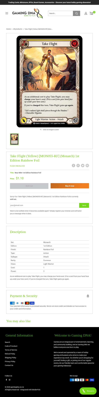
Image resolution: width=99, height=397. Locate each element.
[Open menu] (7, 13)
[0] (91, 13)
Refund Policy (10, 354)
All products (17, 29)
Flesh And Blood (17, 166)
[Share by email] (87, 165)
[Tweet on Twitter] (82, 165)
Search (7, 342)
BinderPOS (36, 390)
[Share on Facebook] (73, 165)
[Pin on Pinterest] (78, 165)
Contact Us (9, 365)
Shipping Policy (10, 358)
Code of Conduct (11, 346)
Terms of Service (11, 350)
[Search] (76, 13)
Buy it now (69, 186)
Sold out (29, 186)
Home (8, 29)
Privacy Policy (10, 361)
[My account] (86, 13)
